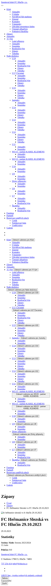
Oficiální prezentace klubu (23, 26)
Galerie (10, 228)
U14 (14, 107)
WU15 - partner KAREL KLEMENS (28, 152)
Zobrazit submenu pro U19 (27, 293)
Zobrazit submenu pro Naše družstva (22, 290)
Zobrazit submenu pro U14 (27, 346)
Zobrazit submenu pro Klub (23, 240)
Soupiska (16, 46)
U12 (14, 132)
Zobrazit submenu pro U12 (27, 371)
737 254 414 (6, 564)
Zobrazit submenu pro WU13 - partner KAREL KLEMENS (31, 407)
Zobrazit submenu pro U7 (26, 450)
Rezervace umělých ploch (18, 218)
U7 (13, 196)
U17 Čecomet (18, 73)
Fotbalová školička (20, 31)
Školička (15, 206)
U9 (13, 174)
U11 (14, 144)
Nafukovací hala (19, 223)
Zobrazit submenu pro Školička (33, 460)
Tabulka (15, 53)
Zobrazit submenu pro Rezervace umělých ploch (27, 475)
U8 (13, 188)
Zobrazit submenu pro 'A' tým (25, 270)
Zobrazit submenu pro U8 (26, 442)
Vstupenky (16, 24)
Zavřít (4, 583)
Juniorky (15, 100)
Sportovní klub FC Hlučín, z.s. (14, 2)
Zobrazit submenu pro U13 (27, 359)
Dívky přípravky (19, 181)
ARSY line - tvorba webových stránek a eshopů (21, 575)
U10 (14, 166)
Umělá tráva (17, 225)
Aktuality (16, 12)
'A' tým (10, 39)
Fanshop (10, 213)
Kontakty (16, 21)
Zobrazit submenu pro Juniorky (33, 338)
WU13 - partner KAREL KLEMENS (28, 159)
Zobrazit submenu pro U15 (27, 325)
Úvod (9, 503)
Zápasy (10, 34)
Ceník (14, 220)
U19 (14, 58)
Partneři (10, 215)
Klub (9, 9)
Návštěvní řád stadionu (22, 17)
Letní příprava (18, 41)
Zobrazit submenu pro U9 (26, 424)
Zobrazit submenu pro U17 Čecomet (27, 310)
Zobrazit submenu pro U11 (27, 384)
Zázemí (15, 19)
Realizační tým (18, 48)
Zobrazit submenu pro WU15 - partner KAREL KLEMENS (31, 395)
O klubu (15, 14)
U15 (14, 88)
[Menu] (2, 5)
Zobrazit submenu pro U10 (27, 416)
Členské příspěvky (20, 29)
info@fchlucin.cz (20, 564)
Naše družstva (13, 56)
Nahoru (5, 578)
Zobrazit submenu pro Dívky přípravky (28, 434)
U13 (14, 120)
